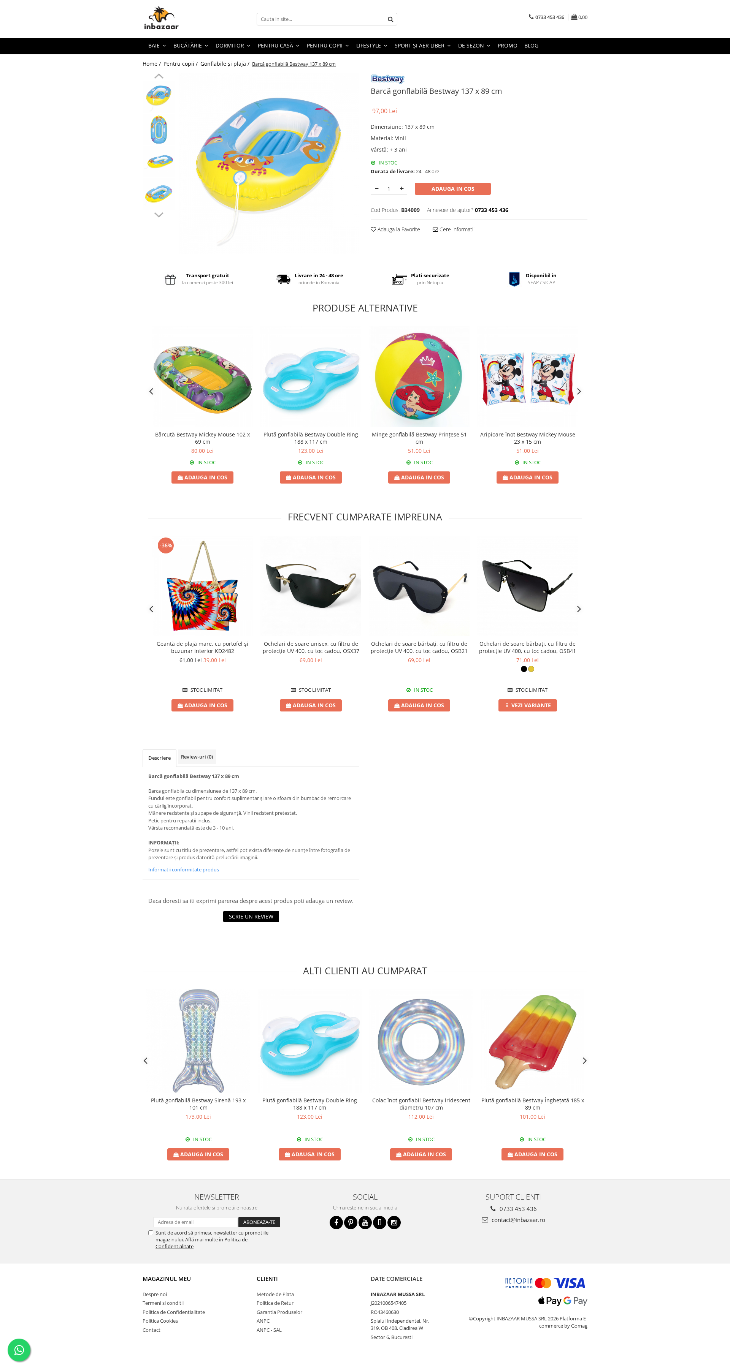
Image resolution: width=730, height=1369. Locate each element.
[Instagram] (394, 1222)
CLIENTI (267, 1278)
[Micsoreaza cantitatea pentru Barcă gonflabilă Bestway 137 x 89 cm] (376, 189)
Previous (159, 77)
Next (159, 214)
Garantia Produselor (279, 1312)
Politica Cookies (160, 1320)
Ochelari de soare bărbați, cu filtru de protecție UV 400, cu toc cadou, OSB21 (419, 647)
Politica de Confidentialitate (174, 1312)
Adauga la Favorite (398, 229)
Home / (152, 63)
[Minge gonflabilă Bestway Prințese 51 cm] (419, 376)
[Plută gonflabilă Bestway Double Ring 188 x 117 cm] (310, 376)
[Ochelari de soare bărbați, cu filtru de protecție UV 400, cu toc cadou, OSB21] (419, 586)
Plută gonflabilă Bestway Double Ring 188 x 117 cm (310, 438)
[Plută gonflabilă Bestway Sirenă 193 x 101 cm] (198, 1041)
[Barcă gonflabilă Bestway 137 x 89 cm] (269, 163)
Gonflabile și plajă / (225, 63)
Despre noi (155, 1294)
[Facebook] (336, 1222)
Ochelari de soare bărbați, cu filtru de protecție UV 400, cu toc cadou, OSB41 (527, 647)
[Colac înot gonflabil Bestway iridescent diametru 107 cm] (421, 1041)
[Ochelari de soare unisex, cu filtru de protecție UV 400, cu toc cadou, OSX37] (310, 586)
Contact (151, 1329)
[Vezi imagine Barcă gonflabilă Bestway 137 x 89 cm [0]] (159, 97)
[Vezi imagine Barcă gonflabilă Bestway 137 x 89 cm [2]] (159, 161)
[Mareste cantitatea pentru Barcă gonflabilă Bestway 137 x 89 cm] (401, 189)
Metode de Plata (275, 1294)
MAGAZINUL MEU (167, 1278)
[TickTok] (379, 1222)
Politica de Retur (275, 1302)
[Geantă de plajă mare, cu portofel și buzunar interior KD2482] (202, 586)
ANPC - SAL (269, 1329)
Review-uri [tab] (197, 756)
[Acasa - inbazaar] (181, 19)
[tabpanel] (269, 163)
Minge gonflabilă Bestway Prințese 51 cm (419, 438)
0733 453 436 (517, 1208)
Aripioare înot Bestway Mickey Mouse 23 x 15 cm (527, 438)
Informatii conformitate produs (183, 869)
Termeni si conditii (163, 1302)
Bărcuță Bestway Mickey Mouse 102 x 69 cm (202, 438)
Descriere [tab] (159, 757)
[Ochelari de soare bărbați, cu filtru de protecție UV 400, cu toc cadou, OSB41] (527, 586)
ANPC (263, 1320)
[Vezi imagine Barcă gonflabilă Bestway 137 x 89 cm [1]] (159, 129)
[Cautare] (390, 19)
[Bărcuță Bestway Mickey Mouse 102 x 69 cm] (202, 376)
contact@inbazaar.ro (517, 1220)
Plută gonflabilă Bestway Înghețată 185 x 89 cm (532, 1104)
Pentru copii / (181, 63)
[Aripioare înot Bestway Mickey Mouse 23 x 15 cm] (527, 376)
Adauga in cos (453, 188)
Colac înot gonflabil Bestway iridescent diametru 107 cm (421, 1104)
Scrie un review (251, 916)
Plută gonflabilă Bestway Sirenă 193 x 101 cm (198, 1104)
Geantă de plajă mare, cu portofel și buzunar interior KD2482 (202, 647)
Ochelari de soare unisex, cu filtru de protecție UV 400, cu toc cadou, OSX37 (311, 647)
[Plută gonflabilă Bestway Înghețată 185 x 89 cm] (532, 1041)
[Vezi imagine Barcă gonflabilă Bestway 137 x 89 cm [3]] (159, 194)
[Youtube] (365, 1222)
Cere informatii (456, 229)
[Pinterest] (350, 1222)
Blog (531, 45)
